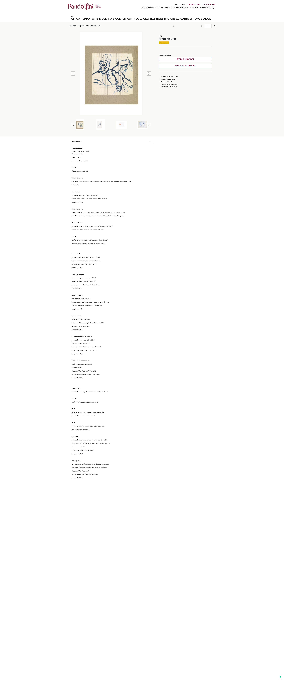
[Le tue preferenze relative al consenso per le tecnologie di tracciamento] (280, 677)
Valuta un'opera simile (185, 66)
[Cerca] (213, 7)
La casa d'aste (168, 8)
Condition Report (168, 79)
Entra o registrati (185, 59)
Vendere (194, 8)
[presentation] (73, 74)
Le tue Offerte (166, 82)
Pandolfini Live (209, 4)
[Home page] (84, 6)
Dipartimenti (148, 8)
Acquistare (205, 8)
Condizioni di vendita (169, 87)
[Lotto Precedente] (202, 26)
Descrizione (76, 142)
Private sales (182, 8)
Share (183, 4)
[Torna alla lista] (185, 26)
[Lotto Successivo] (214, 26)
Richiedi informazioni (169, 76)
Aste (157, 8)
